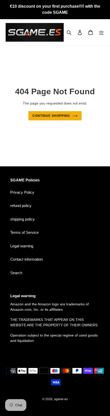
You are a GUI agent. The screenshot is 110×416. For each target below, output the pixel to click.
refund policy (20, 205)
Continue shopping (51, 116)
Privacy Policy (22, 192)
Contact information (26, 259)
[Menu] (101, 32)
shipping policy (22, 219)
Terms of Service (24, 232)
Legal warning (21, 246)
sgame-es (61, 399)
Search (16, 273)
